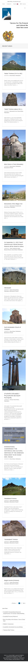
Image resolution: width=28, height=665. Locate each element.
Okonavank (7, 288)
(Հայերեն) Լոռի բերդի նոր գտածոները (13, 627)
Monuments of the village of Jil (13, 204)
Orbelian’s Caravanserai (8, 624)
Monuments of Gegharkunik (15, 205)
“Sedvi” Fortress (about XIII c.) (13, 109)
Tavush (11, 289)
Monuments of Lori (13, 111)
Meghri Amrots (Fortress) (11, 580)
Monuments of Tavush (8, 167)
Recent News (12, 75)
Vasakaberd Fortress (10, 498)
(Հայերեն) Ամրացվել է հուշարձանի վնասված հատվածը (12, 395)
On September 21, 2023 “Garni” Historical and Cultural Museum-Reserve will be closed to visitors (14, 244)
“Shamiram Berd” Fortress (8, 630)
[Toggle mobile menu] (25, 8)
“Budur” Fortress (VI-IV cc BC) (13, 73)
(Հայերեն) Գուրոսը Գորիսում (10, 616)
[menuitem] (3, 4)
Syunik (11, 500)
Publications (18, 75)
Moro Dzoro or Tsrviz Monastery (13, 164)
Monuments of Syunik (14, 501)
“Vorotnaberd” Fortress (11, 539)
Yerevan (11, 399)
